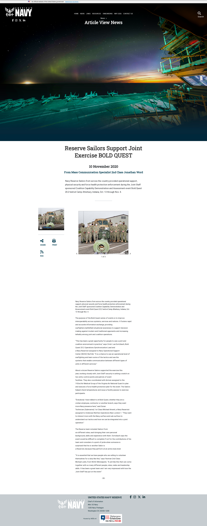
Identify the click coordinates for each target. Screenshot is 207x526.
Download (47, 227)
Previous (77, 254)
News (102, 18)
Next (130, 254)
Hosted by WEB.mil (89, 518)
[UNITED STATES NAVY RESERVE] (18, 11)
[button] (73, 2)
